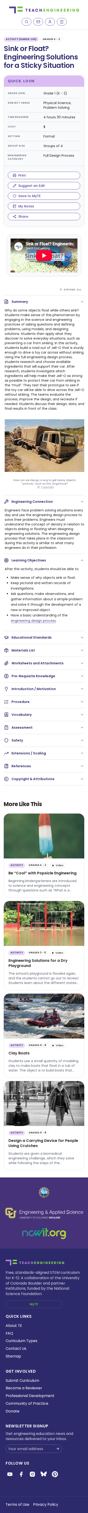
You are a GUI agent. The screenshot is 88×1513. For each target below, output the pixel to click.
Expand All (73, 289)
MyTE (34, 1304)
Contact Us (16, 1348)
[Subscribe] (38, 21)
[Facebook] (21, 1474)
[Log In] (50, 21)
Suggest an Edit (31, 185)
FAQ (9, 1333)
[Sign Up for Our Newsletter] (57, 1448)
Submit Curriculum (22, 1380)
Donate (12, 1411)
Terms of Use (17, 1504)
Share (23, 216)
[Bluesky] (43, 1474)
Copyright (47, 487)
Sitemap (13, 1356)
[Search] (26, 21)
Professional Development (30, 1395)
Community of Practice (27, 1403)
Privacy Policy (45, 1504)
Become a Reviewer (24, 1388)
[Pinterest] (55, 1474)
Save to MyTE (29, 196)
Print (22, 175)
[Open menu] (62, 21)
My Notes (26, 206)
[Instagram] (32, 1474)
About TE (14, 1325)
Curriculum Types (21, 1340)
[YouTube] (10, 1474)
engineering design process (33, 620)
